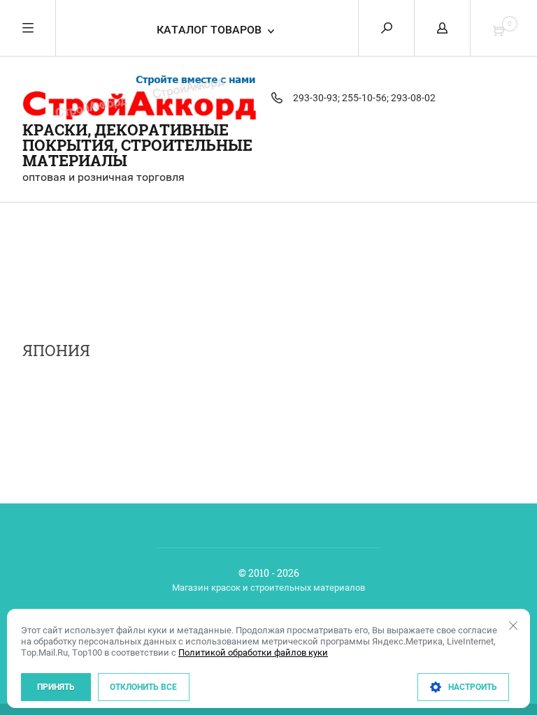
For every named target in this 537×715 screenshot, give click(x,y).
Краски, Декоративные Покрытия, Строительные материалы (137, 144)
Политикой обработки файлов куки (253, 652)
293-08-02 (413, 97)
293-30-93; (316, 97)
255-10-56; (365, 97)
